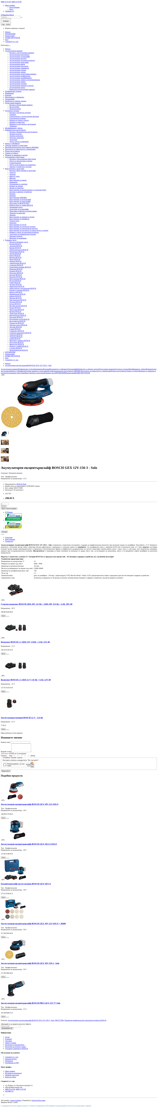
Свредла (12, 172)
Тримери (12, 114)
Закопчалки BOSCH (16, 286)
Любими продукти (12, 1075)
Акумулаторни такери (17, 72)
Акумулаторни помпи (17, 82)
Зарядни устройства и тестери (20, 167)
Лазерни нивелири (16, 136)
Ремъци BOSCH (15, 261)
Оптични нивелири (16, 138)
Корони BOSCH (15, 257)
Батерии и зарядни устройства (20, 192)
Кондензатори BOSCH (17, 315)
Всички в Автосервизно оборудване (22, 159)
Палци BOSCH (15, 308)
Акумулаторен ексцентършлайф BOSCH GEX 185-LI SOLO (29, 844)
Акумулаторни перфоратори (19, 76)
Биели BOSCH (14, 255)
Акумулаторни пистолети (18, 66)
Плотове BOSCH (15, 302)
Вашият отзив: (6, 751)
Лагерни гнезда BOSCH (18, 325)
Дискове (12, 174)
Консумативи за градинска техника (22, 227)
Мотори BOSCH (15, 298)
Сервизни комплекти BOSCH (20, 333)
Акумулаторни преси (17, 87)
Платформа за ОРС (12, 1063)
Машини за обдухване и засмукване (22, 124)
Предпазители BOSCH (17, 300)
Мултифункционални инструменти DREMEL (22, 147)
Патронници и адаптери (18, 184)
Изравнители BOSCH (17, 294)
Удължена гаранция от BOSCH (16, 1049)
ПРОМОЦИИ (10, 34)
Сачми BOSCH (15, 329)
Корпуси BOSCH (15, 292)
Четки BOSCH (14, 259)
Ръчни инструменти (12, 151)
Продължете (6, 771)
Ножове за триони (16, 186)
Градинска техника (12, 111)
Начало (7, 32)
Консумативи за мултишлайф (20, 199)
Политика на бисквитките (14, 1045)
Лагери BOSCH (15, 254)
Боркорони (13, 182)
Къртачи (8, 95)
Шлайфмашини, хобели (13, 128)
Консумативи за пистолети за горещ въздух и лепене (28, 230)
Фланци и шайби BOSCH (18, 346)
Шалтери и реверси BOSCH (19, 340)
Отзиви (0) (9, 541)
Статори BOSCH (15, 348)
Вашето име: (5, 742)
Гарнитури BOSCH (16, 323)
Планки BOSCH (15, 271)
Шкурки (12, 178)
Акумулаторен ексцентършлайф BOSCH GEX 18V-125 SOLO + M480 (33, 923)
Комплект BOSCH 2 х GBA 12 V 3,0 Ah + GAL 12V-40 (26, 680)
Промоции (9, 1061)
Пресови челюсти (15, 236)
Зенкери (12, 215)
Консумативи (10, 539)
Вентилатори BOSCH (17, 279)
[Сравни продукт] (3, 534)
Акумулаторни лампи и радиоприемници (24, 80)
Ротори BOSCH (15, 244)
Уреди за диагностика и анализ (20, 161)
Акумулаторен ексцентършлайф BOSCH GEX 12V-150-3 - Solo (28, 365)
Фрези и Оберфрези (12, 143)
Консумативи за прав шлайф (19, 201)
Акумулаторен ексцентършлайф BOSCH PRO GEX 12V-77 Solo (30, 1003)
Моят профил (10, 1071)
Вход (11, 9)
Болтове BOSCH (15, 275)
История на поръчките (13, 1073)
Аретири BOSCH (15, 246)
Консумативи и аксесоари (14, 169)
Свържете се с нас (11, 41)
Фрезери (12, 196)
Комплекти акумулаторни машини (22, 89)
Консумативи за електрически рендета (23, 228)
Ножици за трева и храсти (19, 120)
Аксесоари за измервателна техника (22, 234)
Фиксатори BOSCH (16, 310)
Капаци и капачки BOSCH (19, 290)
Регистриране (14, 7)
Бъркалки (12, 223)
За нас (7, 1037)
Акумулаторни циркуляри (19, 62)
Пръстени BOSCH (16, 273)
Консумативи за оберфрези (19, 219)
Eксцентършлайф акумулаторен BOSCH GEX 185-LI (26, 884)
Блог (7, 40)
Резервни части (10, 240)
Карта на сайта (10, 1077)
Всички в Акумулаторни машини (21, 53)
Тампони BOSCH (15, 335)
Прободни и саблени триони (15, 101)
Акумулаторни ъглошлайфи (19, 57)
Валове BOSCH (15, 248)
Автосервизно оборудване (14, 157)
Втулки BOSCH (15, 281)
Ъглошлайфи (10, 99)
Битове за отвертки (16, 188)
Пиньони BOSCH (16, 269)
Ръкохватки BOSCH (16, 252)
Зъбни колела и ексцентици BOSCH (22, 288)
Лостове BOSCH (15, 327)
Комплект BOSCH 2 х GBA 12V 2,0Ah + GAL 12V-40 (25, 642)
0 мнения (4, 473)
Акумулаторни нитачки (18, 84)
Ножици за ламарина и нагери (16, 155)
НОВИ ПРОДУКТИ (12, 38)
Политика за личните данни (15, 1047)
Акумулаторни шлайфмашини (20, 78)
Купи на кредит (11, 508)
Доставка (8, 1041)
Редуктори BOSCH (16, 342)
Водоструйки (14, 107)
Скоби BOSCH (14, 339)
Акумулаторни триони (17, 70)
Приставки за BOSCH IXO (19, 203)
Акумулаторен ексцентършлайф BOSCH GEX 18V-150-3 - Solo (30, 963)
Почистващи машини (13, 103)
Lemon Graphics (15, 1100)
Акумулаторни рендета (17, 58)
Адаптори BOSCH (16, 265)
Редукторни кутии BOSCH (19, 319)
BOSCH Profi (21, 484)
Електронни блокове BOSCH (20, 267)
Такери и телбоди (11, 153)
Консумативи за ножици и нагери (21, 217)
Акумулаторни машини (13, 51)
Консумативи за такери (18, 180)
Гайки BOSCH (14, 283)
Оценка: (4, 756)
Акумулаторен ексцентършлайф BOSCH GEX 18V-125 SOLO (29, 804)
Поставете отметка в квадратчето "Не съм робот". (21, 760)
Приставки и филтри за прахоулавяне (23, 211)
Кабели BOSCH (15, 296)
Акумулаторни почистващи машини (22, 74)
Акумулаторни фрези (17, 64)
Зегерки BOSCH (15, 284)
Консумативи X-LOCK (17, 225)
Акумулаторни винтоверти (19, 55)
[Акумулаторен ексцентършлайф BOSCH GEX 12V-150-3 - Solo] (28, 429)
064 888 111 (9, 1091)
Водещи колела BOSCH (18, 306)
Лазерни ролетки (15, 134)
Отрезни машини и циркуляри (16, 145)
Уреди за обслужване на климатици (22, 165)
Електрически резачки (17, 118)
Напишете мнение (15, 473)
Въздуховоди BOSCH (17, 321)
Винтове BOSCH (15, 277)
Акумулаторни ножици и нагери (21, 85)
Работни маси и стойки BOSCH (21, 205)
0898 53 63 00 (10, 1089)
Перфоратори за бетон (13, 91)
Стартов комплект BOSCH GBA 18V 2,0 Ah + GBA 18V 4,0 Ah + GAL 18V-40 (36, 604)
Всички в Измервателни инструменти (23, 132)
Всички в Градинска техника (20, 113)
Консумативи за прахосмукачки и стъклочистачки (27, 190)
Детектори (13, 140)
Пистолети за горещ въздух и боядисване (20, 149)
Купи (3, 508)
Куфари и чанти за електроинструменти (24, 232)
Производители (11, 1059)
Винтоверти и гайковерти (14, 97)
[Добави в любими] (2, 534)
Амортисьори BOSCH (17, 263)
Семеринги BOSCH (16, 331)
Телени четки (14, 221)
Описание (9, 537)
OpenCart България (38, 1100)
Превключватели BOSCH (18, 250)
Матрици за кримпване (18, 238)
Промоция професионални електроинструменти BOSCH (85, 1020)
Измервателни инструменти (15, 130)
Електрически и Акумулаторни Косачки (24, 116)
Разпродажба (10, 36)
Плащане (8, 1039)
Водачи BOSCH (15, 311)
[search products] (21, 17)
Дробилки (13, 126)
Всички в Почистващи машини (21, 105)
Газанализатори (15, 163)
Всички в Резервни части (18, 242)
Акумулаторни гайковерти (19, 68)
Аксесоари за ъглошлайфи (19, 209)
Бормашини (9, 93)
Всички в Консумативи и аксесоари (22, 170)
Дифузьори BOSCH (16, 313)
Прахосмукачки (15, 109)
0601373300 (59, 1020)
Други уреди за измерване (19, 142)
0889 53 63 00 (21, 1089)
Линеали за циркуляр (17, 213)
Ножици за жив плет (17, 122)
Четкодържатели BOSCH (18, 350)
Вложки (12, 194)
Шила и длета (14, 176)
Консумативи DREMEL (18, 198)
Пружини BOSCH (16, 317)
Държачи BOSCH (15, 337)
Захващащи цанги (16, 207)
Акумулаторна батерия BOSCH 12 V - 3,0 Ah (22, 718)
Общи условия (10, 1043)
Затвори (4, 532)
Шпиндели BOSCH (16, 344)
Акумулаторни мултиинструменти (22, 60)
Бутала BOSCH (15, 304)
